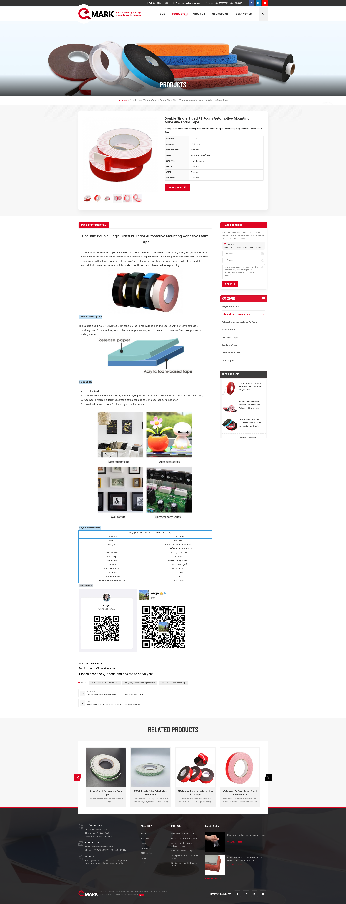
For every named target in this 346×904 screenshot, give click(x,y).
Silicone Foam (229, 329)
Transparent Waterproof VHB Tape (184, 857)
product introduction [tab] (93, 225)
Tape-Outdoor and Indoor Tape (173, 683)
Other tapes (228, 360)
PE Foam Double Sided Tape (184, 838)
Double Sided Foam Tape (182, 833)
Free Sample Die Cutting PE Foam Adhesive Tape (239, 792)
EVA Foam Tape (229, 345)
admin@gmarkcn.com (191, 3)
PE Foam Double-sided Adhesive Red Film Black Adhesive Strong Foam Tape (250, 405)
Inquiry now (176, 187)
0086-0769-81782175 (100, 829)
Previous (77, 777)
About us (199, 14)
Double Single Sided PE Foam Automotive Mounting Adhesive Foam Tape (243, 247)
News (143, 858)
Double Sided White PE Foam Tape (105, 683)
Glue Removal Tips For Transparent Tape (246, 835)
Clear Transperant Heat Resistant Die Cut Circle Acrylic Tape (250, 386)
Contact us (244, 14)
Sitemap (104, 895)
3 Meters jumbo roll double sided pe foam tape (151, 792)
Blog (143, 863)
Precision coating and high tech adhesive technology (129, 14)
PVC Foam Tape (230, 337)
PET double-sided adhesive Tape (184, 864)
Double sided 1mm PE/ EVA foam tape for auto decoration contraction (250, 423)
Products (178, 14)
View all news (212, 879)
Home (161, 14)
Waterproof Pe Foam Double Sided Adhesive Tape (195, 792)
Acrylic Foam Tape (231, 306)
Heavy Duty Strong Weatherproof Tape (139, 683)
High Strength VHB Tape (182, 851)
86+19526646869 (160, 3)
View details (105, 805)
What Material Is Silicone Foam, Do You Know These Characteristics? (245, 859)
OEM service (220, 14)
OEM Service (146, 853)
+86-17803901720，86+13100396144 (230, 3)
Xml (111, 895)
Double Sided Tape (231, 352)
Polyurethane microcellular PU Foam (239, 322)
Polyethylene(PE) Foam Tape (236, 314)
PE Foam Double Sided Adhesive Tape (181, 844)
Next (268, 777)
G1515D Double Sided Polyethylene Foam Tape (106, 792)
